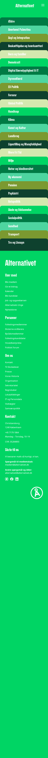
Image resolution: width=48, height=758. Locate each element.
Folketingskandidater (15, 338)
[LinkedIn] (16, 479)
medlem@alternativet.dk (17, 464)
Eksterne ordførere (14, 329)
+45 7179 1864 (12, 432)
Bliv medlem (11, 282)
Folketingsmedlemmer (16, 324)
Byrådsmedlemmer (14, 333)
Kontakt (9, 362)
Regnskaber (11, 390)
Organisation (11, 380)
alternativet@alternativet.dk (18, 473)
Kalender (9, 291)
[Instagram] (6, 479)
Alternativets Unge (14, 305)
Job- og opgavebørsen (15, 300)
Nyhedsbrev (11, 309)
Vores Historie (12, 376)
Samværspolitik (12, 408)
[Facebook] (11, 479)
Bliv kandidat (11, 295)
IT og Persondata (13, 399)
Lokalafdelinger (12, 394)
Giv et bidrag (11, 286)
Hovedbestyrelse (13, 343)
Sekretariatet (11, 385)
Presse (8, 371)
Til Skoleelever (12, 367)
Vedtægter (10, 403)
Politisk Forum (12, 347)
